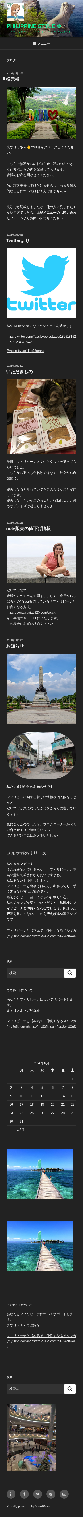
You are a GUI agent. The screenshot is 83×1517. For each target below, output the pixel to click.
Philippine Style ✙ (34, 26)
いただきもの (19, 371)
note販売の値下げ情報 (28, 528)
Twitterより (18, 240)
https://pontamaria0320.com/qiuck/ (31, 612)
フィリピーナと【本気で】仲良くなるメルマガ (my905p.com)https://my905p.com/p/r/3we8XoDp (41, 935)
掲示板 (12, 79)
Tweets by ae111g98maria (25, 351)
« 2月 (21, 1129)
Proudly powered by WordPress (29, 1506)
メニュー (44, 43)
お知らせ (15, 646)
